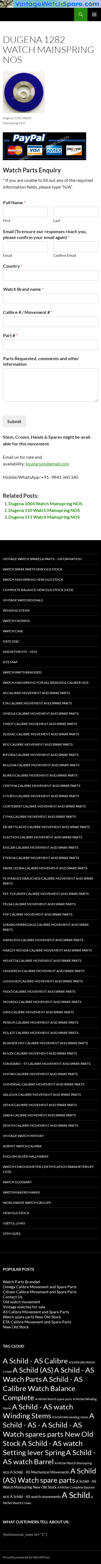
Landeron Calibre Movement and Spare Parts (43, 971)
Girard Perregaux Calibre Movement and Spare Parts (46, 927)
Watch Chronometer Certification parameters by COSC (48, 1169)
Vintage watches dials (23, 600)
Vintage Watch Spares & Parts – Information (42, 559)
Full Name (14, 202)
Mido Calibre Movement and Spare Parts (39, 991)
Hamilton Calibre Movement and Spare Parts (43, 940)
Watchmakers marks (21, 1192)
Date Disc (11, 641)
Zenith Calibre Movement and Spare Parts (40, 1125)
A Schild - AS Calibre (35, 1360)
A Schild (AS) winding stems (70, 1417)
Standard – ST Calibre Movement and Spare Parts (46, 1064)
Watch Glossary (17, 1182)
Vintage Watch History (23, 1136)
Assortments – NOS (20, 652)
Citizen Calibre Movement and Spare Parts (41, 796)
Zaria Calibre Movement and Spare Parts (39, 1115)
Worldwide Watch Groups (27, 1203)
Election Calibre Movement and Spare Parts (42, 837)
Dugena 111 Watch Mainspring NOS (44, 516)
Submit (14, 421)
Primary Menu (94, 14)
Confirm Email (64, 255)
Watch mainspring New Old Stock (33, 579)
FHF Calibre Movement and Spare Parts (37, 914)
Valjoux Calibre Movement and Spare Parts (42, 1094)
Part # (10, 335)
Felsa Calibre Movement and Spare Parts (39, 904)
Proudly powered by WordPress (26, 1557)
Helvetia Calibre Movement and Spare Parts (42, 960)
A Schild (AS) (33, 1370)
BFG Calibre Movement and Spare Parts (38, 744)
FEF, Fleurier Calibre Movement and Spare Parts (46, 894)
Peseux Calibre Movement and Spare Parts (40, 1022)
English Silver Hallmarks (25, 1156)
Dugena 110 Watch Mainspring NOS (44, 510)
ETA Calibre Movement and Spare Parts (37, 703)
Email (7, 255)
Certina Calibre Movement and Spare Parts (41, 786)
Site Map (10, 662)
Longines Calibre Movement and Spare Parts (43, 981)
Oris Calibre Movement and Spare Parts (38, 1012)
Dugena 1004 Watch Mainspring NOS (45, 503)
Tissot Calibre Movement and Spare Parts (40, 724)
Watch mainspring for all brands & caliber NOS (45, 682)
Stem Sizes (11, 1233)
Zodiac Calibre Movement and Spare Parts (41, 734)
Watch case (13, 631)
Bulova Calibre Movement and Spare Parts (41, 765)
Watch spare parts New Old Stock (32, 569)
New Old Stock (16, 1213)
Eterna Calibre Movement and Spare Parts (41, 858)
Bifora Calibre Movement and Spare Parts (41, 755)
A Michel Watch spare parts (53, 1399)
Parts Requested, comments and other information (41, 361)
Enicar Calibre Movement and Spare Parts (40, 847)
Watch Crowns (16, 621)
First (6, 220)
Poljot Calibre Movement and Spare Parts (40, 1033)
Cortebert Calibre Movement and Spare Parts (44, 806)
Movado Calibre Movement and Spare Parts (42, 1002)
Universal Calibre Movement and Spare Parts (43, 1084)
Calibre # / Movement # (27, 312)
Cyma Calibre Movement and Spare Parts (39, 816)
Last (56, 220)
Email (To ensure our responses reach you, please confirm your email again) (45, 234)
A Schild (76, 1495)
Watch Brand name (23, 289)
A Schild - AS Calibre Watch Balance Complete (43, 1388)
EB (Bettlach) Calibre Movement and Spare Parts (46, 827)
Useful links (14, 1223)
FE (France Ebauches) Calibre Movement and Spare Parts (48, 880)
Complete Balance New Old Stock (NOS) (38, 590)
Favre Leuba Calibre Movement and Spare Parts (45, 868)
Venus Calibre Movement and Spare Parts (40, 1105)
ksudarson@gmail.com (47, 463)
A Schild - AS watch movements (35, 1497)
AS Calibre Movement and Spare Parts (36, 693)
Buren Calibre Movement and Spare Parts (40, 775)
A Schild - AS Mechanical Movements (40, 1472)
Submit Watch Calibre (22, 1146)
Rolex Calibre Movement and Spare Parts (40, 1053)
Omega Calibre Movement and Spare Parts (41, 713)
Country (12, 266)
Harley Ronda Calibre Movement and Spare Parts (47, 950)
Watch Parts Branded (22, 672)
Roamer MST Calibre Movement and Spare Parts (45, 1043)
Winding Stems (16, 610)
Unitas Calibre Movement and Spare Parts (40, 1074)
